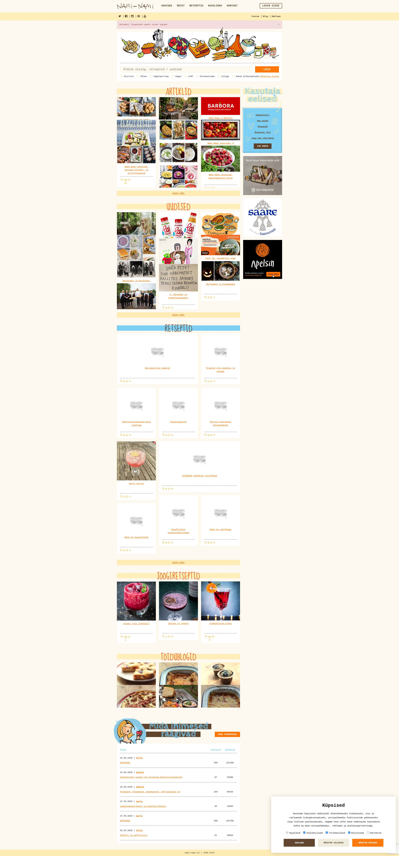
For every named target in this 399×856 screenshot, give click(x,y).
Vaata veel (178, 193)
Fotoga (225, 76)
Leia (267, 69)
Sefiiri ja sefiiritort (133, 835)
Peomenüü (263, 126)
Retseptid (196, 5)
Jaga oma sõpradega (262, 138)
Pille (139, 758)
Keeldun (299, 842)
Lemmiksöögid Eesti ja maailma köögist (143, 806)
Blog (265, 16)
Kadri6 (140, 772)
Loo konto (262, 146)
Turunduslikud (337, 833)
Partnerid (375, 833)
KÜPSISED (125, 763)
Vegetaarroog (161, 76)
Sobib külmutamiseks (247, 76)
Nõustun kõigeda (367, 842)
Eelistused (357, 833)
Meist (181, 5)
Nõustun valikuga (334, 842)
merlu (139, 801)
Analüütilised (314, 833)
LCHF (190, 76)
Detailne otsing (269, 76)
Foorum (255, 16)
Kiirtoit (129, 76)
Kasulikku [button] (215, 5)
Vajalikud (294, 833)
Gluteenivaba (207, 76)
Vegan (178, 76)
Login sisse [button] (270, 5)
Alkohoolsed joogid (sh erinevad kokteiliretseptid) (151, 777)
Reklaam (276, 16)
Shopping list (263, 132)
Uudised (166, 5)
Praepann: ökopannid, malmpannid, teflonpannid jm (150, 792)
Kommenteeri (262, 115)
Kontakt (232, 5)
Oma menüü (262, 121)
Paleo (144, 76)
